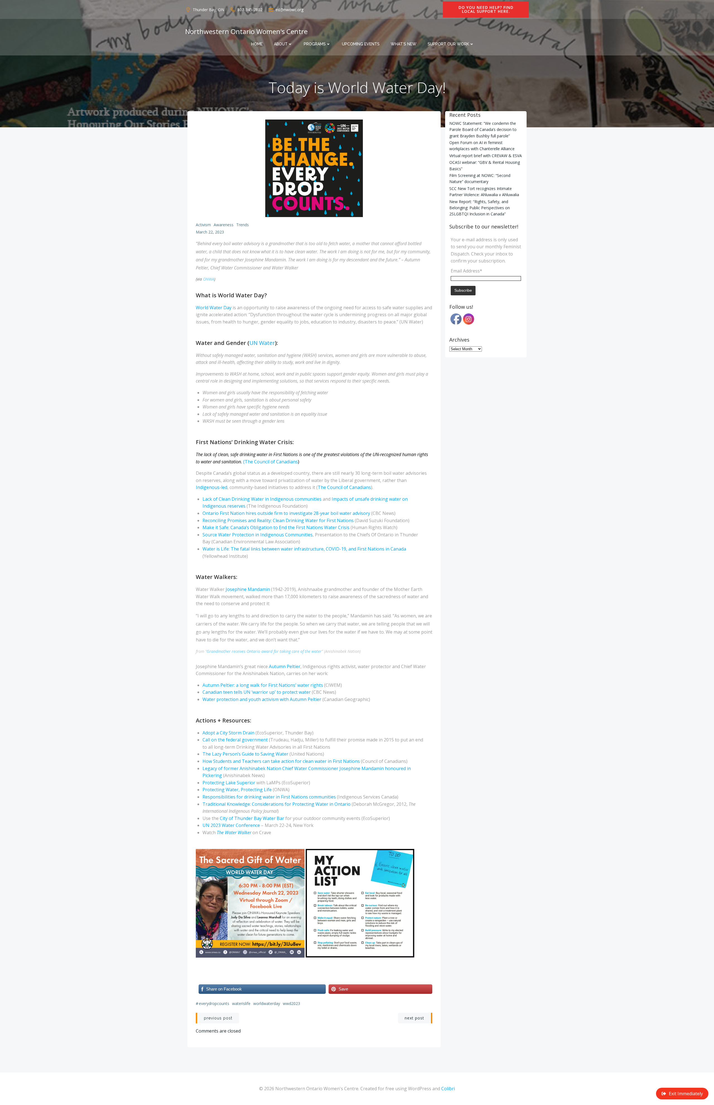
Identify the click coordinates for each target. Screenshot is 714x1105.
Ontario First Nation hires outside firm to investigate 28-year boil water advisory (286, 513)
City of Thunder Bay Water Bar (252, 818)
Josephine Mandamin (248, 589)
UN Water (262, 343)
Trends (242, 224)
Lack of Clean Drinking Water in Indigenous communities (262, 499)
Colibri (448, 1088)
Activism (203, 224)
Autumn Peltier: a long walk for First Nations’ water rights (262, 685)
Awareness (223, 224)
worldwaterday (266, 1003)
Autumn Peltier (284, 666)
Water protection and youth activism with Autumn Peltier (261, 699)
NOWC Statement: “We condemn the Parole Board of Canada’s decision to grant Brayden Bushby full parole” (483, 129)
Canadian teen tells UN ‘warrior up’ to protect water (256, 692)
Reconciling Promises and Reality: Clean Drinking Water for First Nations (278, 520)
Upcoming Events (361, 44)
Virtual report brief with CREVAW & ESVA (485, 155)
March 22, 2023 (210, 232)
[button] (250, 903)
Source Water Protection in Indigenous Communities (257, 535)
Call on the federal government (235, 740)
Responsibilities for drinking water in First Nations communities (269, 797)
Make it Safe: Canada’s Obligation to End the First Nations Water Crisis (275, 527)
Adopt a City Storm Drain (228, 733)
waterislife (241, 1003)
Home (257, 44)
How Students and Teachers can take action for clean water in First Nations (281, 761)
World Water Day (213, 308)
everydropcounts (214, 1003)
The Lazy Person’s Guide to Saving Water (245, 754)
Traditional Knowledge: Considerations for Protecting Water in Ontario (276, 804)
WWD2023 (291, 1003)
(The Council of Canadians (270, 462)
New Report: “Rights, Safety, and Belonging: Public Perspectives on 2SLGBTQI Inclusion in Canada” (479, 208)
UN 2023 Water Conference (231, 825)
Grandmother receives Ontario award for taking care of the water (264, 651)
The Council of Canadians (344, 487)
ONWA (208, 279)
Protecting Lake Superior (228, 783)
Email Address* (466, 271)
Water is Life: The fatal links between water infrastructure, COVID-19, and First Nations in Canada (304, 549)
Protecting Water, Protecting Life (237, 790)
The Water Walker (234, 832)
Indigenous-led (211, 487)
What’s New (403, 44)
